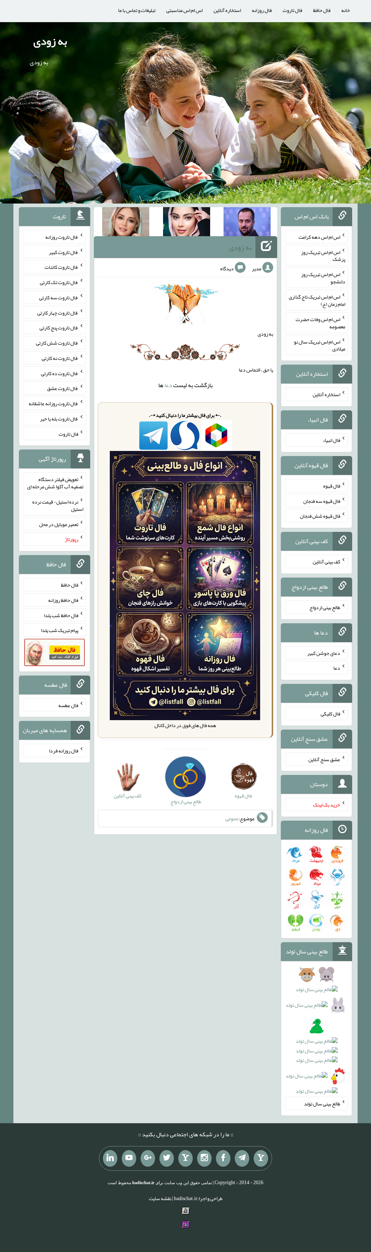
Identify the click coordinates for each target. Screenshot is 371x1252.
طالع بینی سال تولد (322, 1104)
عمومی (231, 818)
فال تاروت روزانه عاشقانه (53, 403)
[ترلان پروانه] (186, 223)
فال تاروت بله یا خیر (59, 419)
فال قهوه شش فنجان (320, 516)
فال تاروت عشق (62, 388)
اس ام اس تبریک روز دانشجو (323, 278)
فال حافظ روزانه (63, 600)
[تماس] (185, 1158)
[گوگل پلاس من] (148, 1158)
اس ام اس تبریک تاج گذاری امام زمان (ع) (317, 300)
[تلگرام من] (242, 1158)
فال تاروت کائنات (61, 267)
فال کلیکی (330, 714)
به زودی (50, 41)
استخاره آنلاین (227, 10)
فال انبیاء (331, 440)
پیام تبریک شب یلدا (59, 630)
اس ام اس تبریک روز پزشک (323, 255)
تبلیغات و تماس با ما (136, 10)
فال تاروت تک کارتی (59, 282)
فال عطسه (68, 705)
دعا (168, 385)
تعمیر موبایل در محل (58, 524)
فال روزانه (262, 10)
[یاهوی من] (261, 1158)
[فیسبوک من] (223, 1158)
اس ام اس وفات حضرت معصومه (320, 323)
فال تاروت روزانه (61, 237)
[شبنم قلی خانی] (125, 223)
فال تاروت (292, 10)
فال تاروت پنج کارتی (58, 328)
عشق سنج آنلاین (324, 759)
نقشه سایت (160, 1198)
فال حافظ (321, 10)
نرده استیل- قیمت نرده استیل (57, 505)
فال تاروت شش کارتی (57, 343)
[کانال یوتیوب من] (129, 1158)
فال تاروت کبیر (63, 252)
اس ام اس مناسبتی (184, 10)
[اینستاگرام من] (204, 1158)
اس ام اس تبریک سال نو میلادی (319, 345)
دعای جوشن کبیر (323, 653)
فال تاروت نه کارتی (60, 358)
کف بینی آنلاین (326, 562)
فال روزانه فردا (63, 751)
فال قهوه (331, 486)
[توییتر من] (166, 1158)
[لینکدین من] (110, 1158)
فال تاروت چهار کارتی (57, 312)
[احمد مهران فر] (247, 223)
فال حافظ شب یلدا (61, 615)
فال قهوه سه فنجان (321, 501)
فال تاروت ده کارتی (59, 373)
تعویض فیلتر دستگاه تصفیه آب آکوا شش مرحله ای (55, 483)
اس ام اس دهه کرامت (319, 237)
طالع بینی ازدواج (324, 607)
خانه (345, 10)
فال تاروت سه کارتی (58, 297)
